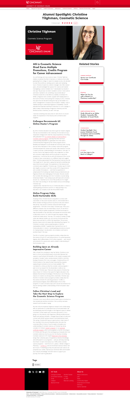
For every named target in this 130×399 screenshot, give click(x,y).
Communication (85, 128)
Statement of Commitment (62, 393)
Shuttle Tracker (68, 374)
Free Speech (100, 393)
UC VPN (66, 378)
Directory (79, 384)
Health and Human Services (88, 111)
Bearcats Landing (68, 380)
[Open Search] (97, 2)
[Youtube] (40, 372)
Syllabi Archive (72, 393)
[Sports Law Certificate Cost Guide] (91, 70)
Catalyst (53, 380)
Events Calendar (81, 387)
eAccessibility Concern (82, 393)
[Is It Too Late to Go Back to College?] (91, 145)
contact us (44, 345)
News (78, 378)
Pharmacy (83, 92)
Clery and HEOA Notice (35, 393)
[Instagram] (36, 372)
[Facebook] (30, 372)
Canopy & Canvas (56, 374)
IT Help (66, 376)
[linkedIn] (43, 372)
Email (52, 378)
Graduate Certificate (86, 75)
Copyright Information (31, 395)
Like (75, 23)
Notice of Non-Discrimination (48, 393)
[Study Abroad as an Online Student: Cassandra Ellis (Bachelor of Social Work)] (91, 106)
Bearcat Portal (55, 382)
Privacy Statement (92, 393)
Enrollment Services (56, 376)
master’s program (50, 328)
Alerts (27, 393)
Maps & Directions (82, 374)
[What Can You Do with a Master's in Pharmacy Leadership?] (91, 88)
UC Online (83, 150)
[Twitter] (33, 372)
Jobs (78, 376)
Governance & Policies (83, 382)
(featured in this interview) (59, 336)
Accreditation (40, 395)
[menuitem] (27, 8)
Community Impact (82, 380)
